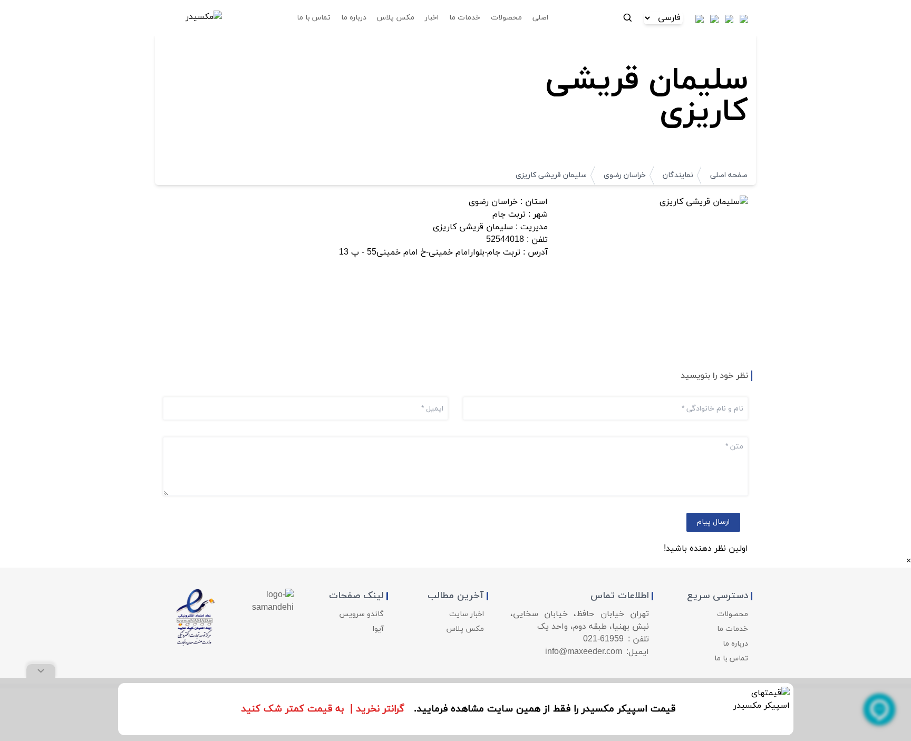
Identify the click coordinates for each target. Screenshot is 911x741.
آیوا (378, 629)
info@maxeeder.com (583, 652)
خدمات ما (732, 629)
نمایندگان (678, 175)
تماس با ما (731, 659)
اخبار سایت (466, 614)
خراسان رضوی (625, 175)
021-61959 (603, 639)
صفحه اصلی (729, 175)
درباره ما (735, 644)
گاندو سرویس (361, 614)
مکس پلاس (465, 629)
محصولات (732, 614)
